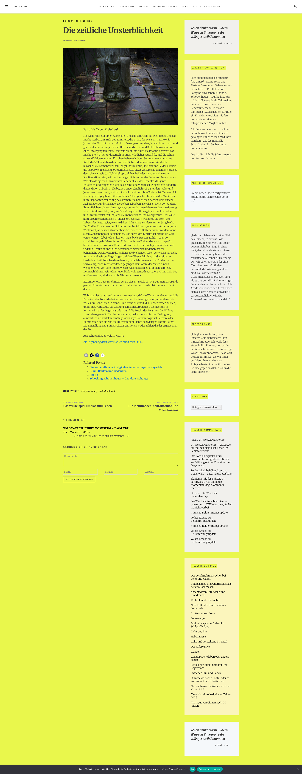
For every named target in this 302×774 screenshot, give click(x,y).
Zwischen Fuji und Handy (206, 673)
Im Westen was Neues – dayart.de (211, 444)
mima (69, 40)
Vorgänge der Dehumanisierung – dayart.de (96, 428)
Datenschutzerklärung (210, 769)
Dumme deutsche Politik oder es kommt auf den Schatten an (210, 679)
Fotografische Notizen (77, 21)
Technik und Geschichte (205, 600)
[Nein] (298, 769)
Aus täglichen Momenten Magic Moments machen (207, 485)
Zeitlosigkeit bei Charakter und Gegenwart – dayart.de (209, 472)
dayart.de (20, 6)
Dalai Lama (127, 6)
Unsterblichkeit (106, 391)
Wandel (195, 651)
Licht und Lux (199, 631)
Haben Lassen (199, 636)
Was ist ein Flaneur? (206, 6)
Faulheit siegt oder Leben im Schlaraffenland (207, 625)
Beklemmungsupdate (215, 512)
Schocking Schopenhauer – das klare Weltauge (119, 378)
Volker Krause (199, 517)
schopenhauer (88, 391)
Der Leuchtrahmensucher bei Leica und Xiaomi (208, 577)
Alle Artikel (107, 6)
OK (192, 769)
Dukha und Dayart (165, 6)
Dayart (144, 6)
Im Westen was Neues (212, 439)
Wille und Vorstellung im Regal (209, 641)
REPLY (86, 432)
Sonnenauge (198, 618)
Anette (94, 374)
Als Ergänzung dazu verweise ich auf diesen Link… (113, 341)
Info (185, 6)
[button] (86, 355)
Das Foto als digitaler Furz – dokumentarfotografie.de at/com (210, 457)
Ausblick (227, 473)
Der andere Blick (200, 646)
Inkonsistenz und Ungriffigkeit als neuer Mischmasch (211, 585)
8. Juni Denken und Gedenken (108, 371)
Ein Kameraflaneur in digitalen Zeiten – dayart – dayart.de (126, 367)
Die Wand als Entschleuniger (204, 494)
